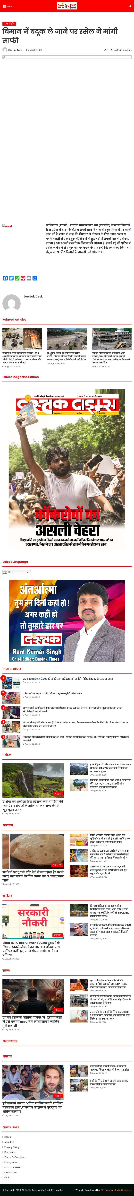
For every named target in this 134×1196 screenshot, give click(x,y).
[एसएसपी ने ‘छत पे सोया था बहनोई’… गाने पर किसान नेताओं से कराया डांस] (79, 1071)
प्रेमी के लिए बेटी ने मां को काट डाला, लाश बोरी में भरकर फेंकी (109, 1082)
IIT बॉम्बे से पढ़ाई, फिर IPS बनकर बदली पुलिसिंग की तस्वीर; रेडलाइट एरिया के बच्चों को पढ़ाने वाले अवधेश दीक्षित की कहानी (110, 930)
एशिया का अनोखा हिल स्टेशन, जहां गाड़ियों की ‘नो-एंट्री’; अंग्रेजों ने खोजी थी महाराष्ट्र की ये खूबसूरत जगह (32, 806)
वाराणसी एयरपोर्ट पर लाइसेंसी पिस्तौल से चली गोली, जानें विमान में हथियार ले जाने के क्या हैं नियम (110, 1000)
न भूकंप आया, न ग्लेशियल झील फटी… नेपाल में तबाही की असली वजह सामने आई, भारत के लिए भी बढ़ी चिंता (66, 356)
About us (9, 1142)
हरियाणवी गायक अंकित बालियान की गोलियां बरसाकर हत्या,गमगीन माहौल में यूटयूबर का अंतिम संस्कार (32, 1107)
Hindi (10, 572)
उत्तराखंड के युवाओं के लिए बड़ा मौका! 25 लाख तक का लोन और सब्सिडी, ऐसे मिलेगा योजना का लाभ (110, 1015)
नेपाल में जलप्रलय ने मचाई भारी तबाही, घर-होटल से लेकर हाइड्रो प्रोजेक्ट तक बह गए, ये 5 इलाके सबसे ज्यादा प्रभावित (111, 358)
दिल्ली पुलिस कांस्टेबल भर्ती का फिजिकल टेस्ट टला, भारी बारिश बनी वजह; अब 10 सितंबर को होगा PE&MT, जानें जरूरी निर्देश (109, 911)
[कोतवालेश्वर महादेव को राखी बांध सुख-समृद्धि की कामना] (11, 698)
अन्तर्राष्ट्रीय (9, 23)
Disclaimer (10, 1152)
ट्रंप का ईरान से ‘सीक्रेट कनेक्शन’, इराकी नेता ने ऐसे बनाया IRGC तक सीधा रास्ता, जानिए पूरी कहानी (32, 1021)
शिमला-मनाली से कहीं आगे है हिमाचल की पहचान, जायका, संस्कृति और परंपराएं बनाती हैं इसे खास (110, 784)
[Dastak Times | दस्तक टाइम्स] (67, 5)
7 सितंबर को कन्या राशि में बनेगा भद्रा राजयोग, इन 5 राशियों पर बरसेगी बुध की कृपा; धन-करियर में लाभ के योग (109, 854)
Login (7, 1177)
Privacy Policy (11, 1147)
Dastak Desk (15, 50)
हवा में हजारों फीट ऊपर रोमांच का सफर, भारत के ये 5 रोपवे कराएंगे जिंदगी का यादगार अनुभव (111, 768)
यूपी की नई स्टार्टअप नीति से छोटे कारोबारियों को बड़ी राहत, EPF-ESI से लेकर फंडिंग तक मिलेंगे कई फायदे (109, 984)
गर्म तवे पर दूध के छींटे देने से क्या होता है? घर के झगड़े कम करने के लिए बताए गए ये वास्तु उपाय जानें (33, 876)
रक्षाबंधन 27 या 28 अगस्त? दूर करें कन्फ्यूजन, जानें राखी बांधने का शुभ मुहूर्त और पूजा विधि (108, 870)
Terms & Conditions (15, 1157)
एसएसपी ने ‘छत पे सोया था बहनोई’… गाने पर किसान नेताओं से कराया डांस (109, 1068)
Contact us (10, 1172)
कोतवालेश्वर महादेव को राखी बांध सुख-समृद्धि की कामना (52, 693)
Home (7, 1137)
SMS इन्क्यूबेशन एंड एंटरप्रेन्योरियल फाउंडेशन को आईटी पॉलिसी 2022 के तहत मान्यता (68, 679)
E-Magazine (10, 1162)
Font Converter (12, 1167)
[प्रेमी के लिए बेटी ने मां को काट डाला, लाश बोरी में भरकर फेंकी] (79, 1085)
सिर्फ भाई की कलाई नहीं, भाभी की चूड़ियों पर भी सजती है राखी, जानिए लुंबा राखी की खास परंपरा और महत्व (110, 839)
